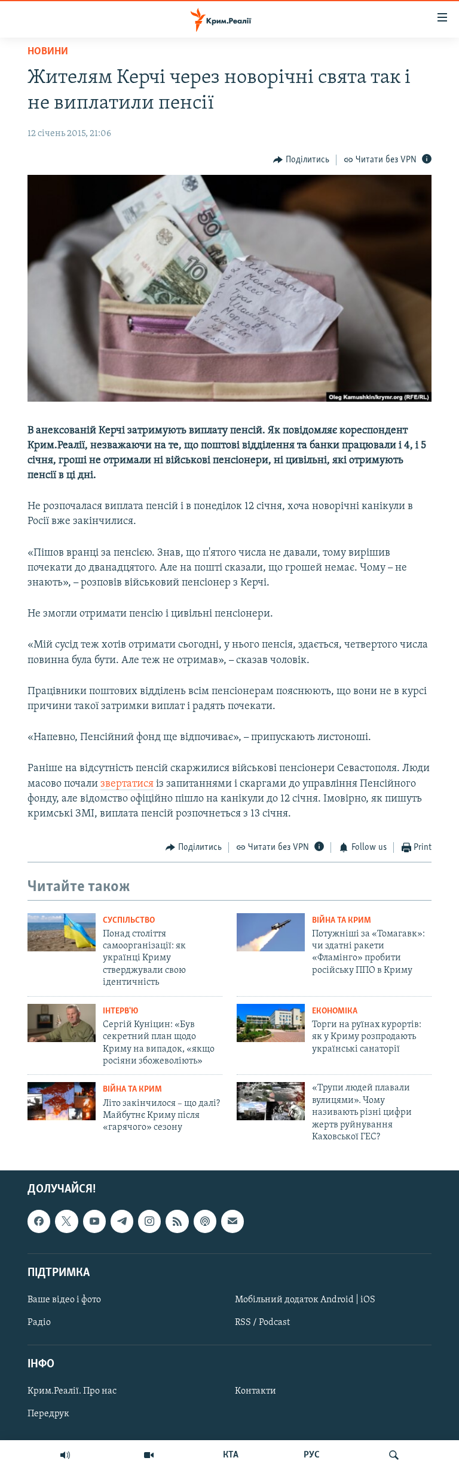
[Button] (301, 160)
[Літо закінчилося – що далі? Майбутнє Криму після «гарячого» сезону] (61, 1101)
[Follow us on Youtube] (94, 1221)
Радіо (39, 1322)
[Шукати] (394, 1455)
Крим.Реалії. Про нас (72, 1392)
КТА (230, 1455)
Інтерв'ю (120, 1011)
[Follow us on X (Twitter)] (66, 1221)
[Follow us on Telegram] (122, 1221)
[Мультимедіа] (149, 1455)
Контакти (255, 1392)
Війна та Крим (341, 920)
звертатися (127, 784)
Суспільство (129, 920)
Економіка (334, 1011)
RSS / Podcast (262, 1322)
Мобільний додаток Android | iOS (305, 1300)
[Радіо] (65, 1455)
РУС (312, 1455)
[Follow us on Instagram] (149, 1221)
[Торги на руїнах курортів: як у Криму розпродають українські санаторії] (271, 1023)
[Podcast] (205, 1221)
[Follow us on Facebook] (38, 1221)
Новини (47, 52)
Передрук (48, 1414)
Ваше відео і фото (64, 1300)
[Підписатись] (232, 1221)
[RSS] (177, 1221)
